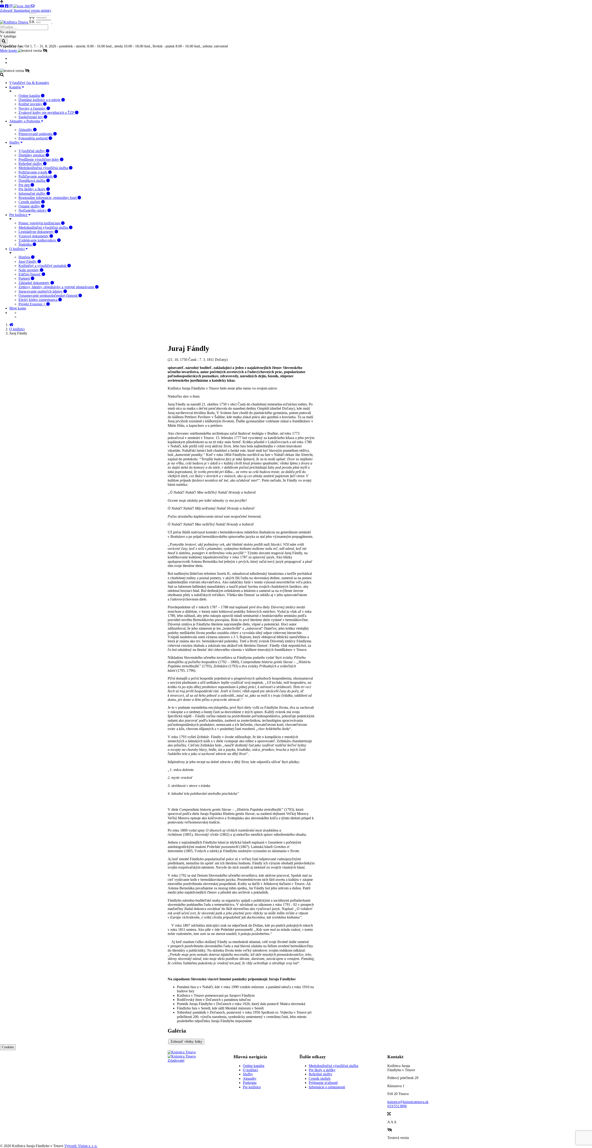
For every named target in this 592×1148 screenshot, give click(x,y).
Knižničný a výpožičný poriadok (42, 266)
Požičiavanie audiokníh (35, 176)
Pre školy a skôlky (322, 1070)
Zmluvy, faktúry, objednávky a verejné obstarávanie (56, 287)
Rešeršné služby (30, 164)
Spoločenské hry (31, 117)
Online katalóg (29, 96)
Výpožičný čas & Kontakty (29, 83)
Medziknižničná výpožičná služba (43, 168)
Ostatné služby (29, 206)
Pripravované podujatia (35, 134)
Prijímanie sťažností (323, 1083)
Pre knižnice (18, 215)
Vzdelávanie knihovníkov (37, 240)
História (24, 257)
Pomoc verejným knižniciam (39, 223)
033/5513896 (397, 1106)
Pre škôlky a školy (32, 189)
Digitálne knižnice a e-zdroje (39, 100)
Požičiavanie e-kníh (33, 172)
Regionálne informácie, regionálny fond (47, 198)
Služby (14, 142)
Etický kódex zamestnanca (38, 300)
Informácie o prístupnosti (327, 1087)
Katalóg (15, 87)
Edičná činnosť (30, 274)
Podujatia (249, 1083)
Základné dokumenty (34, 283)
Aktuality (25, 130)
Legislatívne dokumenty (36, 232)
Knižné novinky (30, 104)
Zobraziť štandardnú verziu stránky (25, 10)
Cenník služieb (29, 202)
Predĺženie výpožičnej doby (39, 159)
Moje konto (9, 51)
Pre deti (24, 185)
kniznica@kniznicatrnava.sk (408, 1102)
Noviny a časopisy (32, 108)
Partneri (24, 278)
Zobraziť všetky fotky (186, 1041)
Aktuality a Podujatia (25, 121)
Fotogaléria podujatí (33, 138)
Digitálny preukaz (32, 155)
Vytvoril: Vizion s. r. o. (80, 1146)
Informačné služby (32, 193)
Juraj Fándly (27, 261)
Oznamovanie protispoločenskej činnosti (48, 295)
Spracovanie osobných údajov (40, 291)
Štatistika (25, 244)
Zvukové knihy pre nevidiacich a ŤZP (46, 112)
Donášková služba (32, 181)
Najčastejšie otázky (32, 210)
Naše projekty (29, 270)
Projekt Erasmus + (32, 304)
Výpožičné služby (32, 151)
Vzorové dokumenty (33, 236)
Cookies (8, 1047)
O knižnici (17, 249)
